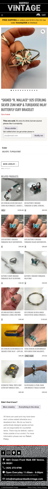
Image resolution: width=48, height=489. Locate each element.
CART (44, 14)
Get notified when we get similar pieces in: (18, 131)
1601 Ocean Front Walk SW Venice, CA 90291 (23, 461)
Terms (39, 487)
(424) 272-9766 (13, 467)
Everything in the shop (29, 407)
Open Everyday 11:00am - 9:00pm (24, 473)
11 (34, 90)
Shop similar (10, 128)
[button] (43, 31)
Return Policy (32, 487)
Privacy (44, 487)
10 (32, 90)
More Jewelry (10, 164)
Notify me (39, 136)
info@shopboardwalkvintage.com (24, 478)
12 (36, 90)
